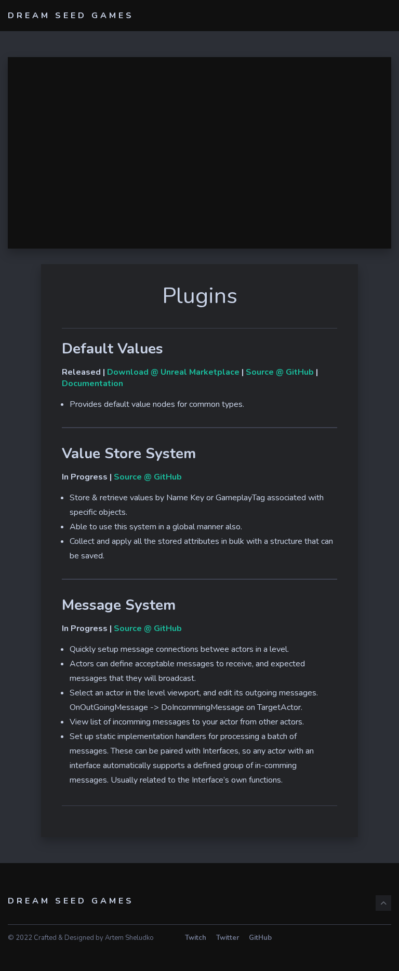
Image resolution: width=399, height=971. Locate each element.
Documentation (92, 383)
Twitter (227, 937)
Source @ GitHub (280, 372)
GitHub (260, 937)
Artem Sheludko (129, 937)
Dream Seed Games (71, 15)
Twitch (195, 937)
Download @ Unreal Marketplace (173, 372)
